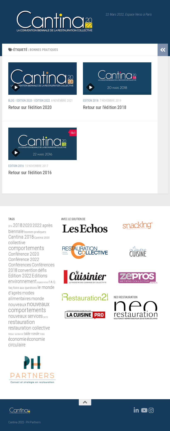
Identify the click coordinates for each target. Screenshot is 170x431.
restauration (21, 322)
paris (45, 317)
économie (17, 339)
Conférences (19, 265)
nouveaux (17, 304)
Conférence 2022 (23, 259)
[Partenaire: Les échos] (85, 233)
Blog (11, 100)
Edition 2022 (42, 100)
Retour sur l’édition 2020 (30, 107)
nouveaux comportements (29, 307)
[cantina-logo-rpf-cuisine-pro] (85, 321)
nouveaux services (25, 316)
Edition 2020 (24, 100)
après (47, 225)
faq (10, 288)
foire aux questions (25, 288)
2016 (10, 226)
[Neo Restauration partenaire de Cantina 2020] (135, 318)
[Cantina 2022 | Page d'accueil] (55, 21)
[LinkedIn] (136, 410)
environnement (22, 281)
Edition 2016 (16, 165)
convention (27, 270)
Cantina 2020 (42, 237)
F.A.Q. (52, 282)
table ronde (31, 333)
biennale (16, 231)
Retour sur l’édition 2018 (104, 107)
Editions (39, 276)
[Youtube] (144, 410)
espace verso (42, 282)
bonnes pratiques (35, 232)
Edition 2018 (90, 100)
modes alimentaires (21, 295)
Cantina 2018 (21, 237)
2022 (37, 225)
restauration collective (29, 328)
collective (16, 242)
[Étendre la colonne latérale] (163, 50)
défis (42, 270)
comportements (26, 248)
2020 (27, 225)
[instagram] (151, 410)
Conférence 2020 (23, 254)
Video (42, 334)
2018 (17, 225)
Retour (11, 334)
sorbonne (19, 334)
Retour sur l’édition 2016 (30, 172)
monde (37, 298)
